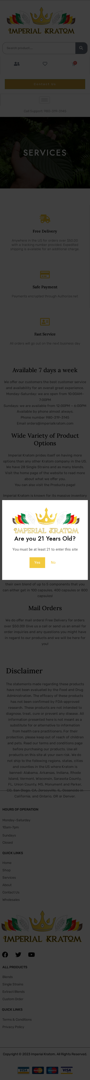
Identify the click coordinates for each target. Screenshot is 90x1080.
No (53, 562)
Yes (37, 562)
